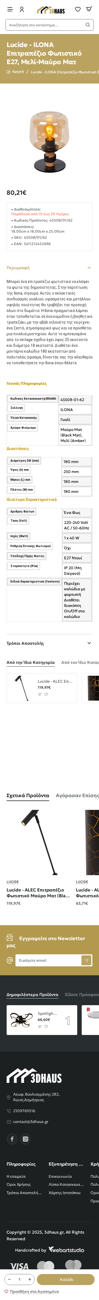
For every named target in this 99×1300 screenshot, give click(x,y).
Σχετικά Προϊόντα (28, 795)
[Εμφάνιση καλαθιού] (89, 9)
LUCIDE (13, 882)
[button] (66, 1279)
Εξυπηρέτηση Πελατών (66, 1164)
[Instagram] (25, 1139)
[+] (29, 1279)
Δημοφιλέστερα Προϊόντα (32, 994)
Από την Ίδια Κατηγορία (31, 662)
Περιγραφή (18, 267)
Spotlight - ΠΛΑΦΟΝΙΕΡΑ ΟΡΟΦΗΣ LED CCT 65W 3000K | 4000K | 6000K (47, 1013)
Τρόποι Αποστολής (25, 643)
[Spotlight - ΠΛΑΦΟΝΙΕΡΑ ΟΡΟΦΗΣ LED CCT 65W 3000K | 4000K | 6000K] (21, 1020)
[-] (9, 1279)
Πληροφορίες (21, 1164)
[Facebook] (12, 1139)
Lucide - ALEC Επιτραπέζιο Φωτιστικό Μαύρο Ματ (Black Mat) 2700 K (55, 681)
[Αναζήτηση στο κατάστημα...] (87, 24)
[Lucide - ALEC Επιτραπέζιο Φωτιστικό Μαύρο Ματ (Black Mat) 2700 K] (21, 688)
